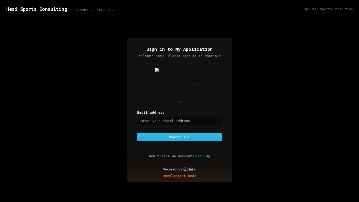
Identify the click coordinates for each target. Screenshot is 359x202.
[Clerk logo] (189, 169)
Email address (151, 112)
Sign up (202, 156)
